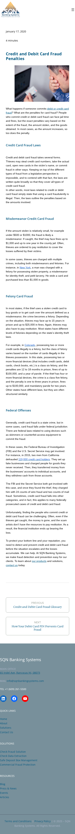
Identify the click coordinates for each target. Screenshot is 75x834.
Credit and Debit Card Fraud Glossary (37, 607)
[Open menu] (73, 9)
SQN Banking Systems (20, 659)
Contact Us (6, 732)
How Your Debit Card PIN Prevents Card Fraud (38, 628)
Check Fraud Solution (13, 751)
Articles (4, 797)
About (3, 723)
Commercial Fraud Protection (17, 764)
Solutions (5, 727)
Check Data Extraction (13, 756)
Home (3, 719)
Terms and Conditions (18, 821)
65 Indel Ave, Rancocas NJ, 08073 (20, 672)
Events (4, 793)
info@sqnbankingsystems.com (25, 681)
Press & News (8, 788)
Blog (2, 784)
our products (39, 561)
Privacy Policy (42, 821)
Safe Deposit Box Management (18, 760)
